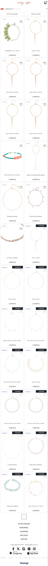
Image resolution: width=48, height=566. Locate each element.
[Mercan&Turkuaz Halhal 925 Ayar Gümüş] (12, 156)
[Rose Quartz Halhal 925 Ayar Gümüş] (35, 73)
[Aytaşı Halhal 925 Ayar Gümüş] (35, 32)
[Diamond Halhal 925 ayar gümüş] (35, 197)
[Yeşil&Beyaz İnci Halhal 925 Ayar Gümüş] (12, 32)
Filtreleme (12, 14)
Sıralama (36, 14)
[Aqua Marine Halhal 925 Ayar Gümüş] (12, 115)
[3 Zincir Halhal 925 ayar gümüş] (12, 239)
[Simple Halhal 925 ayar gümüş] (12, 197)
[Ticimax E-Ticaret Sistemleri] (24, 563)
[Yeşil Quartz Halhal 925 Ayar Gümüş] (12, 73)
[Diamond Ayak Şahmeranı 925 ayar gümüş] (35, 156)
